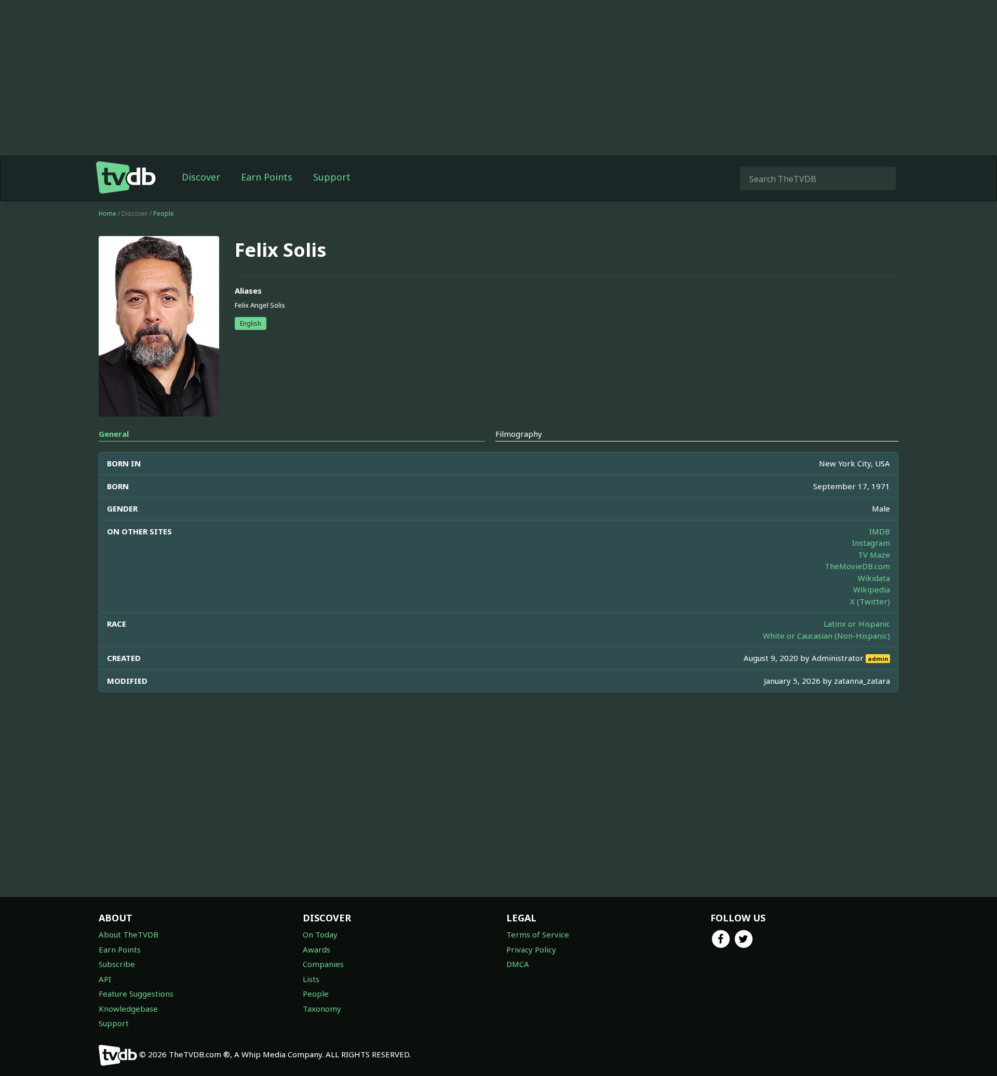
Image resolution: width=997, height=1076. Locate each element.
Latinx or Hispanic (857, 623)
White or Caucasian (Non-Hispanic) (826, 635)
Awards (316, 949)
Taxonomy (322, 1008)
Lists (311, 979)
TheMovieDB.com (857, 566)
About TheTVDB (128, 934)
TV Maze (874, 554)
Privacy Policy (531, 949)
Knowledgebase (128, 1008)
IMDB (879, 531)
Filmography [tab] (518, 434)
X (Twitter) (870, 601)
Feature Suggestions (136, 993)
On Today (320, 934)
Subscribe (117, 964)
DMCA (517, 964)
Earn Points (266, 177)
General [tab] (114, 434)
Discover (201, 177)
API (105, 979)
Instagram (871, 542)
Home (107, 213)
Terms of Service (537, 934)
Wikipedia (871, 589)
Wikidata (874, 578)
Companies (323, 964)
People (163, 213)
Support (332, 177)
